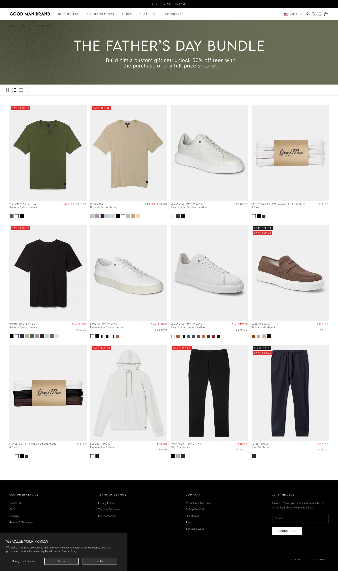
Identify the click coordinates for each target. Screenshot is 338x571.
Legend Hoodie (102, 445)
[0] (320, 14)
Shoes (127, 14)
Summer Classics (100, 14)
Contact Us (15, 503)
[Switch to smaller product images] (14, 90)
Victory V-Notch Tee (23, 205)
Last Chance (173, 14)
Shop (24, 26)
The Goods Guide (43, 26)
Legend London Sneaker (189, 205)
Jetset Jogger (261, 445)
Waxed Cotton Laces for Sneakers (33, 445)
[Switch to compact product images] (21, 90)
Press (189, 522)
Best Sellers (68, 14)
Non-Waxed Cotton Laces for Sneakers (278, 205)
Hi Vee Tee (104, 205)
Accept (62, 561)
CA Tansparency (107, 516)
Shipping (14, 516)
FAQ (12, 509)
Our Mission (192, 516)
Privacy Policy (69, 551)
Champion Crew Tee (23, 325)
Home (12, 26)
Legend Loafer (263, 325)
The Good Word (195, 529)
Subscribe (287, 530)
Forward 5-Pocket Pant (187, 445)
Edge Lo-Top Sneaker (107, 325)
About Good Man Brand (199, 503)
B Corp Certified (195, 509)
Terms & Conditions (109, 509)
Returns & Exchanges (21, 522)
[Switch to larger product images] (7, 90)
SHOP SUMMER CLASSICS (169, 4)
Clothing (147, 14)
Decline (99, 561)
